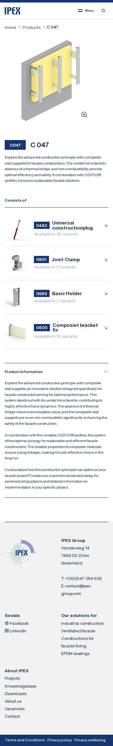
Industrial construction (82, 623)
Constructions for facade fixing (77, 642)
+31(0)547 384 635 (83, 578)
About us (13, 701)
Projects (12, 678)
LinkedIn (17, 631)
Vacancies (14, 708)
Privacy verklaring (89, 740)
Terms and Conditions (25, 740)
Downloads (15, 693)
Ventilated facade (78, 631)
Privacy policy (59, 740)
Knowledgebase (20, 686)
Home (10, 27)
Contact (12, 716)
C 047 (52, 27)
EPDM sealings (75, 653)
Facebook (19, 623)
